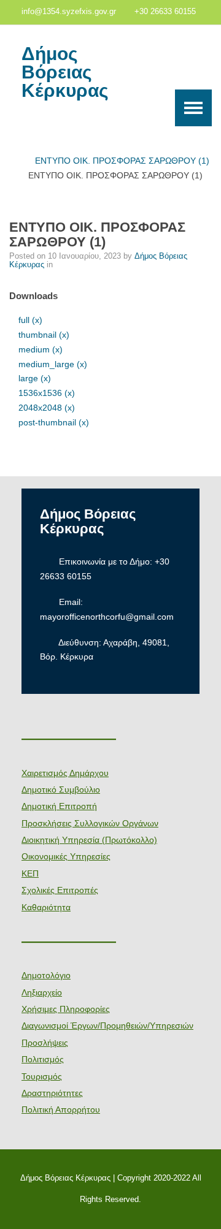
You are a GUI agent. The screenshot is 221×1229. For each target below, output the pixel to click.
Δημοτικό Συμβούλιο (60, 789)
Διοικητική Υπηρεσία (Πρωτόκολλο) (89, 840)
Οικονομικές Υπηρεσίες (65, 856)
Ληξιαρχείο (41, 992)
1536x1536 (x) (46, 393)
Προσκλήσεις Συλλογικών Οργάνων (89, 823)
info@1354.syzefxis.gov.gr (68, 11)
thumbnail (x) (43, 335)
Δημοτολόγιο (46, 975)
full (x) (30, 320)
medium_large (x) (52, 364)
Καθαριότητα (46, 907)
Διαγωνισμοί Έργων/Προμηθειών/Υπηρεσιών (107, 1025)
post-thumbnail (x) (53, 422)
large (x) (34, 378)
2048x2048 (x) (46, 408)
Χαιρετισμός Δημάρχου (65, 773)
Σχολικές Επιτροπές (59, 890)
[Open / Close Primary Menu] (193, 107)
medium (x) (40, 349)
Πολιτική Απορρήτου (60, 1109)
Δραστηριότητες (52, 1093)
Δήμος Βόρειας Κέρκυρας (65, 72)
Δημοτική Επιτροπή (59, 806)
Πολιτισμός (42, 1059)
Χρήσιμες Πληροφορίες (65, 1009)
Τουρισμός (41, 1076)
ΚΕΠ (30, 873)
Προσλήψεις (44, 1043)
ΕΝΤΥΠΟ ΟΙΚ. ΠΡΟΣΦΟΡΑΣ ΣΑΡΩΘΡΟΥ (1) (122, 161)
